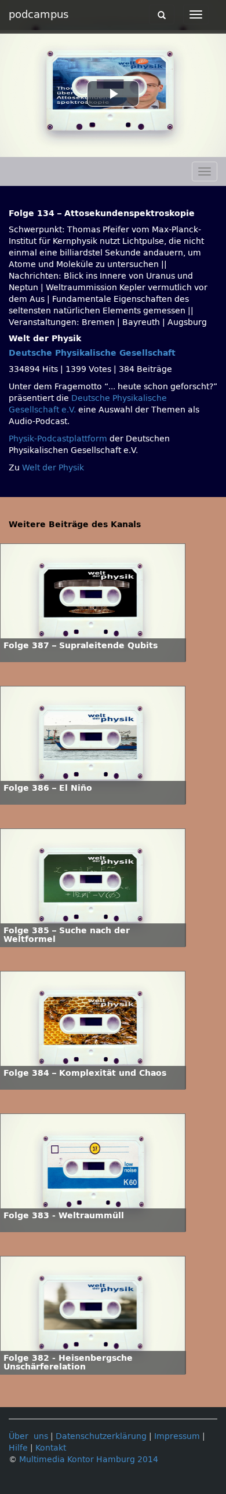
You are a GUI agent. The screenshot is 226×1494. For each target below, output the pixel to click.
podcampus (38, 14)
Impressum (177, 1436)
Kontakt (50, 1448)
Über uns (28, 1436)
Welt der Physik (53, 468)
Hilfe (18, 1448)
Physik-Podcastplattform (58, 439)
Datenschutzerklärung (101, 1436)
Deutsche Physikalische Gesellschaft (92, 353)
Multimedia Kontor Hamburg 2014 (88, 1459)
